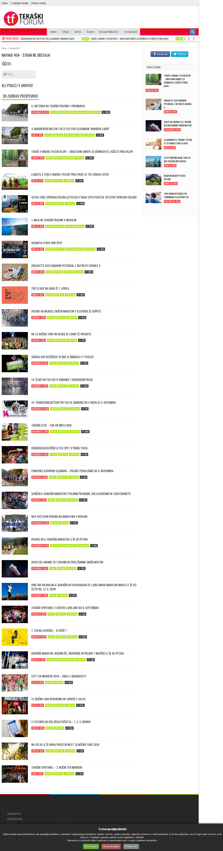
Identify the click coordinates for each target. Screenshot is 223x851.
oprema (61, 568)
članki (73, 38)
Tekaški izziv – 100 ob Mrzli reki (51, 425)
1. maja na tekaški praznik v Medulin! (53, 220)
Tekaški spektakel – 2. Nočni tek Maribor (56, 767)
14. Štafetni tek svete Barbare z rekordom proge (62, 380)
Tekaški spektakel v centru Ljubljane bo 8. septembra (65, 608)
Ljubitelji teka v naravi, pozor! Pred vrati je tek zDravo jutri (70, 174)
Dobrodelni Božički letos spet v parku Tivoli (59, 448)
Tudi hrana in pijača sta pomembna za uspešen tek (176, 195)
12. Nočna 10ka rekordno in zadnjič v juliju (58, 699)
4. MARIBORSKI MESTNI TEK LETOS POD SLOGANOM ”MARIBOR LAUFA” (32, 38)
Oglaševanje (14, 819)
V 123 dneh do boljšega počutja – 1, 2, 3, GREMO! (61, 722)
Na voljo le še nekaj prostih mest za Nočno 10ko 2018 (65, 745)
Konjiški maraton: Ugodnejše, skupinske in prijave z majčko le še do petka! (77, 653)
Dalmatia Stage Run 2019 (46, 243)
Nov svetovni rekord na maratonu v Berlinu (59, 516)
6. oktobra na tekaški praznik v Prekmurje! (58, 106)
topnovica (95, 112)
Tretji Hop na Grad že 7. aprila (50, 288)
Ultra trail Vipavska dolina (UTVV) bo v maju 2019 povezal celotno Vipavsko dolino (84, 197)
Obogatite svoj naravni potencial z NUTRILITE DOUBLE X (65, 266)
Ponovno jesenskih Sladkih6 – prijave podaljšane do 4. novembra (72, 471)
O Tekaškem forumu (19, 3)
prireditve (63, 112)
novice (167, 38)
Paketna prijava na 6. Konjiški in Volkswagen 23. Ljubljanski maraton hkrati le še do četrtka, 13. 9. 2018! (83, 587)
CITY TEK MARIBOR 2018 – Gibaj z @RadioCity (58, 676)
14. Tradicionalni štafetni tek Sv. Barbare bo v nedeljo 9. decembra (73, 402)
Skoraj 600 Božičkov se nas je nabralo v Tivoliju (62, 357)
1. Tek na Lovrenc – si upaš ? (49, 631)
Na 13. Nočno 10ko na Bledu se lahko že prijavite (61, 334)
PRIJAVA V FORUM (38, 3)
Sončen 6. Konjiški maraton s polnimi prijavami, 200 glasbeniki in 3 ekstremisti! (81, 494)
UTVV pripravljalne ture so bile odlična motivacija (177, 159)
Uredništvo (14, 814)
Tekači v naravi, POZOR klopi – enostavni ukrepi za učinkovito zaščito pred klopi (117, 38)
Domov (5, 3)
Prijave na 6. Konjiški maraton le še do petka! (59, 539)
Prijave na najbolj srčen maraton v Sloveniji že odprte (66, 311)
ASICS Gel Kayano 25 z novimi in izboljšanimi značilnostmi (67, 562)
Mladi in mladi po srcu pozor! (175, 177)
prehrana (58, 272)
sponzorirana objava (79, 112)
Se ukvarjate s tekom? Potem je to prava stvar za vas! (178, 141)
